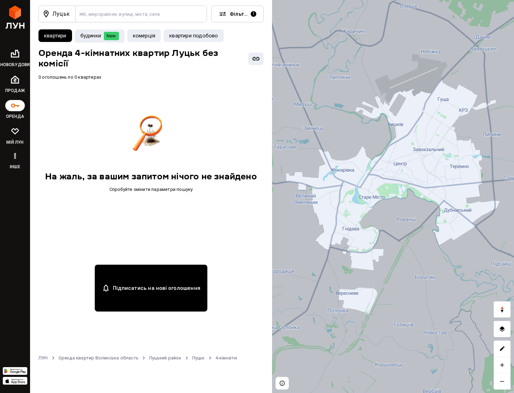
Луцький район (165, 357)
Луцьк (198, 357)
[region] (393, 196)
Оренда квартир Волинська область (98, 357)
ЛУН (43, 357)
